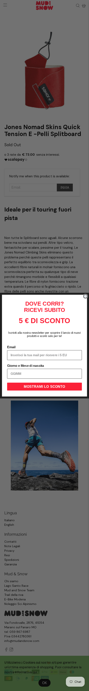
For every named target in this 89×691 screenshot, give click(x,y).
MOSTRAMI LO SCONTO (44, 386)
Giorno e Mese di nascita (25, 365)
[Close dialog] (85, 296)
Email (11, 347)
